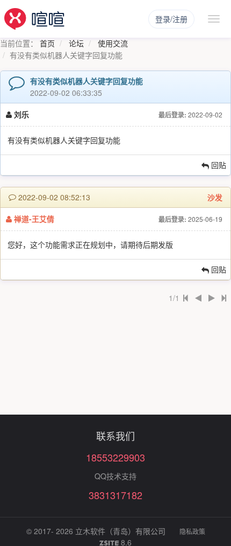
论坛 (76, 43)
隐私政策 (192, 531)
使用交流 (113, 43)
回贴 (217, 164)
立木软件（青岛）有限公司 (120, 531)
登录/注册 (171, 18)
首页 (47, 43)
